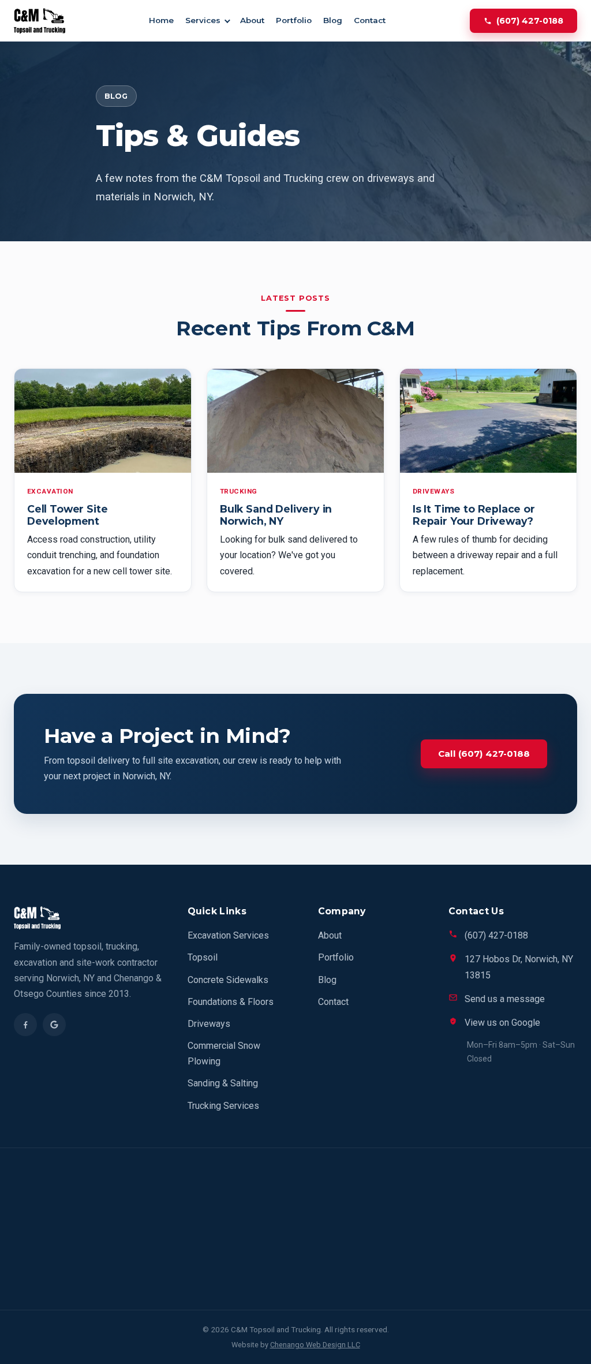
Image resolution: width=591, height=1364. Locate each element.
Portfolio (294, 20)
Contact (370, 20)
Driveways (209, 1023)
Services (202, 20)
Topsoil (203, 957)
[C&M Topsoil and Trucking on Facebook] (25, 1024)
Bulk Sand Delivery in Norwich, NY (276, 515)
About (252, 20)
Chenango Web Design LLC (315, 1344)
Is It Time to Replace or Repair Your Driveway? (474, 515)
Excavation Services (228, 935)
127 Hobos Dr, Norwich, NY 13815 (519, 967)
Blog (332, 20)
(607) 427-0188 (529, 21)
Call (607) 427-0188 (484, 753)
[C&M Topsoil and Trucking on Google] (54, 1024)
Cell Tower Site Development (67, 515)
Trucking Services (223, 1105)
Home (161, 20)
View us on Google (502, 1022)
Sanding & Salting (223, 1083)
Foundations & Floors (231, 1001)
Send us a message (505, 998)
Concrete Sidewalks (228, 979)
